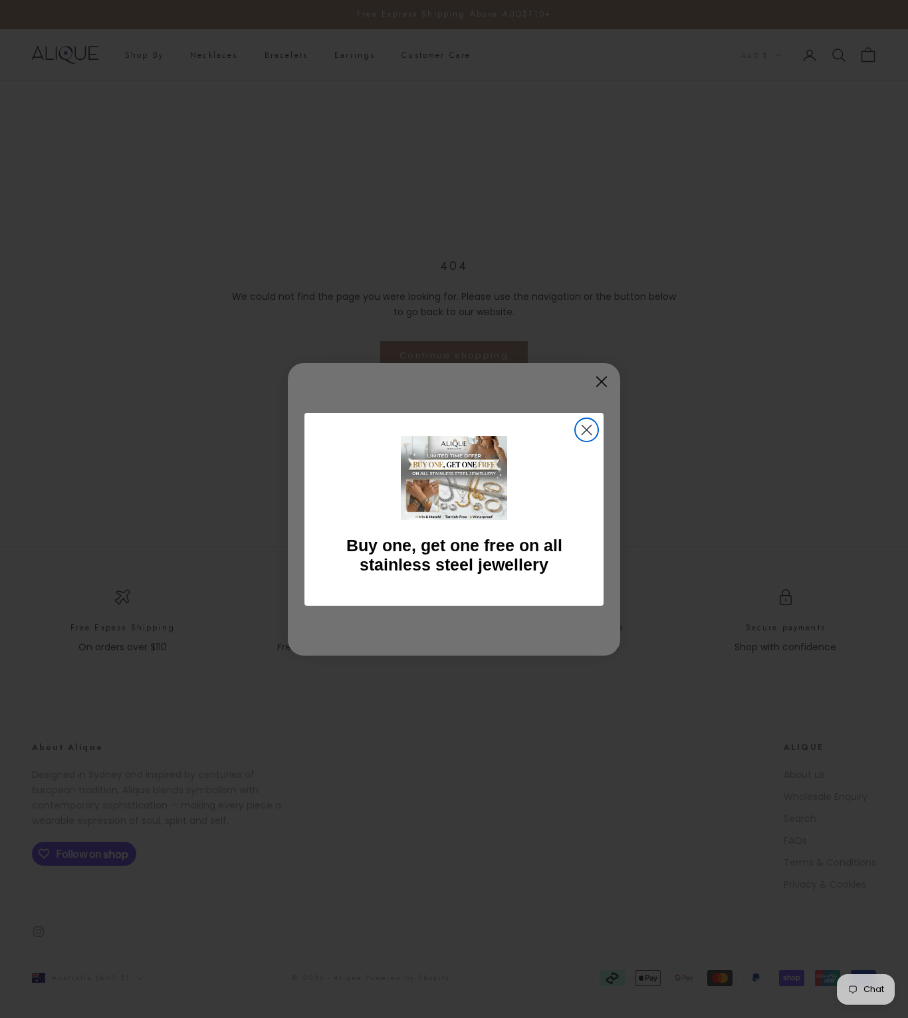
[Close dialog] (586, 430)
